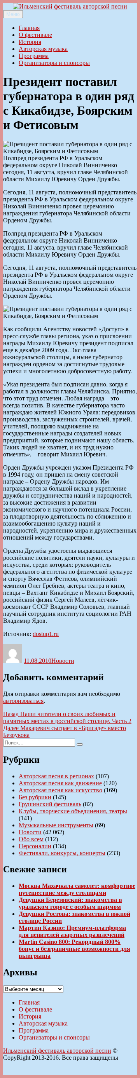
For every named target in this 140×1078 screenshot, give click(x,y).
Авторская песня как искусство (60, 790)
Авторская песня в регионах (56, 776)
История (30, 41)
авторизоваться (23, 700)
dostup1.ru (46, 634)
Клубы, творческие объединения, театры (73, 811)
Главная (29, 27)
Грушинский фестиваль (50, 804)
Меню (13, 14)
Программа (34, 55)
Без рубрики (35, 797)
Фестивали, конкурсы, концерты (62, 853)
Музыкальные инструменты (56, 825)
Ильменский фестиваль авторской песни (57, 1050)
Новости (62, 660)
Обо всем (31, 839)
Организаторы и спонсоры (54, 62)
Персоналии (35, 846)
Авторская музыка (43, 48)
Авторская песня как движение (60, 783)
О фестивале (35, 34)
